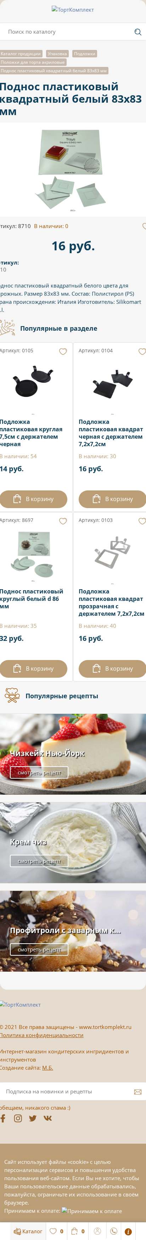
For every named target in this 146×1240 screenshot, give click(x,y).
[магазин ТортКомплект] (73, 9)
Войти (98, 1230)
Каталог (31, 1231)
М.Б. (47, 1067)
